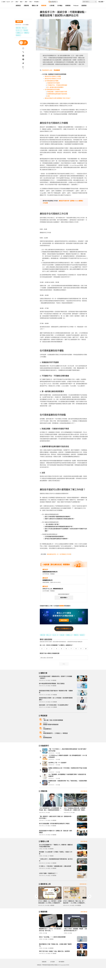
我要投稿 (44, 961)
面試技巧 (18, 35)
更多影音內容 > (83, 884)
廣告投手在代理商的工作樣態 (53, 76)
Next (89, 896)
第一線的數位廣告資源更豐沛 (55, 87)
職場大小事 (35, 5)
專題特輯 (43, 5)
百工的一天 (19, 30)
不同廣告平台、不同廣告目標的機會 (57, 85)
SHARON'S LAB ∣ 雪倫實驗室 (51, 70)
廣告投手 (45, 569)
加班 (48, 96)
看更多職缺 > (64, 597)
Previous (36, 896)
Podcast (75, 5)
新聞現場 (67, 5)
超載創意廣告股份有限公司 (50, 571)
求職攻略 (26, 5)
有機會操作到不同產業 (53, 83)
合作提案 (52, 961)
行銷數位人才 (19, 32)
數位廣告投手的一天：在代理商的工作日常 (59, 554)
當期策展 (83, 5)
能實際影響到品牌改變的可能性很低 (57, 94)
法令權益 (59, 5)
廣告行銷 (18, 27)
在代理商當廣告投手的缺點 (52, 89)
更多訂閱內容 (84, 791)
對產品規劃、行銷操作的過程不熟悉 (57, 91)
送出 (64, 664)
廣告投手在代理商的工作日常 (53, 78)
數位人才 (24, 27)
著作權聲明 (61, 961)
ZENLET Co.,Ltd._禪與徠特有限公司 (53, 588)
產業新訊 (18, 5)
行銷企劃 (25, 30)
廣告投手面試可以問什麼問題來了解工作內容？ (58, 98)
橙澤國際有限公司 (47, 580)
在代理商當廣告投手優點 (51, 80)
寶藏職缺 (61, 605)
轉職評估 (26, 32)
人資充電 (51, 5)
